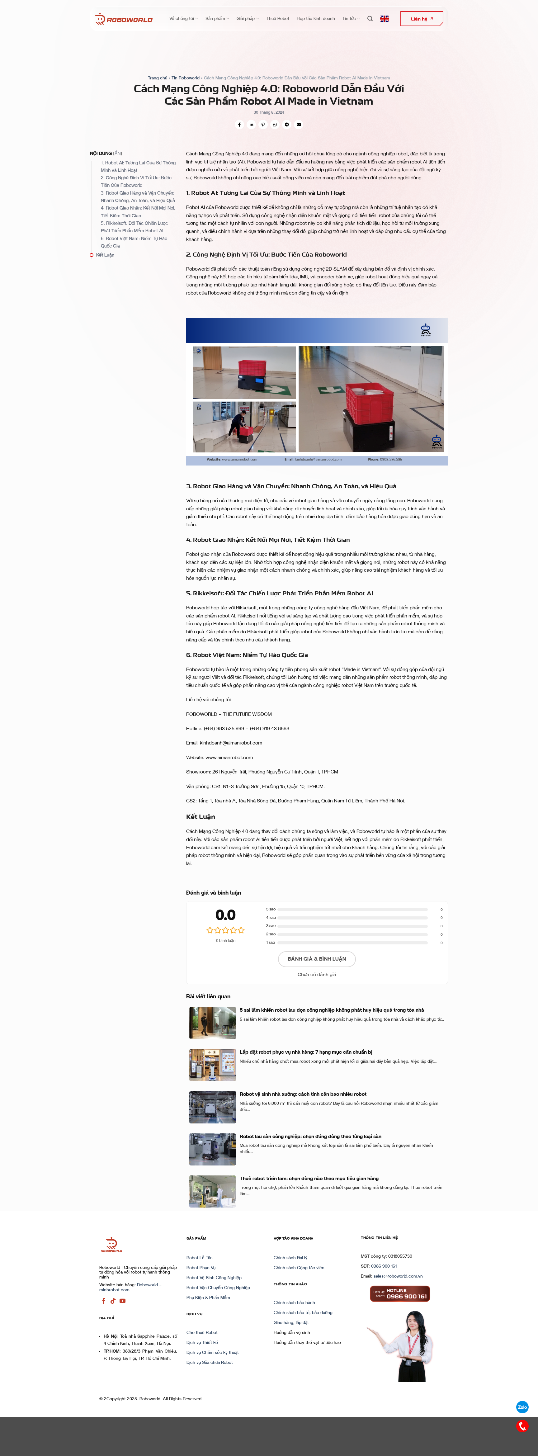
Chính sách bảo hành (294, 1303)
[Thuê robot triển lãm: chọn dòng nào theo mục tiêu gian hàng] (212, 1191)
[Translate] (384, 19)
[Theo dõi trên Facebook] (104, 1301)
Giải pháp (246, 18)
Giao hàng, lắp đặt (291, 1323)
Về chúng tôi (181, 18)
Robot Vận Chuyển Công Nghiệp (218, 1288)
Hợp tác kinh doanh (316, 18)
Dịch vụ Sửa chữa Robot (209, 1362)
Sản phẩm (215, 18)
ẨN (117, 154)
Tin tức (349, 18)
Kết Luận (105, 255)
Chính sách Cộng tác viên (299, 1268)
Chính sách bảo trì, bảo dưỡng (303, 1313)
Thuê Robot (278, 18)
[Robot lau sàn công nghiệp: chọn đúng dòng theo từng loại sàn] (212, 1149)
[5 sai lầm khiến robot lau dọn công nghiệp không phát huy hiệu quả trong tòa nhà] (212, 1023)
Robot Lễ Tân (199, 1258)
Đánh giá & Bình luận (317, 959)
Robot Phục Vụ (200, 1268)
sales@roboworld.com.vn (398, 1276)
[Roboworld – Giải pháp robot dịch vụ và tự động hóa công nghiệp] (124, 18)
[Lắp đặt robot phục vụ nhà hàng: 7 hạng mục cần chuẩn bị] (212, 1065)
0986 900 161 (384, 1266)
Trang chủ (157, 78)
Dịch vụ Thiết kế (202, 1342)
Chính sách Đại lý (290, 1258)
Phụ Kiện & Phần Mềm (208, 1298)
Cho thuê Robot (202, 1333)
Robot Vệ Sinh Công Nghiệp (214, 1278)
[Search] (370, 18)
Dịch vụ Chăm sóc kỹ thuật (212, 1352)
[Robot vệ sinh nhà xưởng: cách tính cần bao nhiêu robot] (212, 1107)
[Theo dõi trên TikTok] (113, 1301)
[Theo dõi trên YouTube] (122, 1301)
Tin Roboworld (186, 78)
